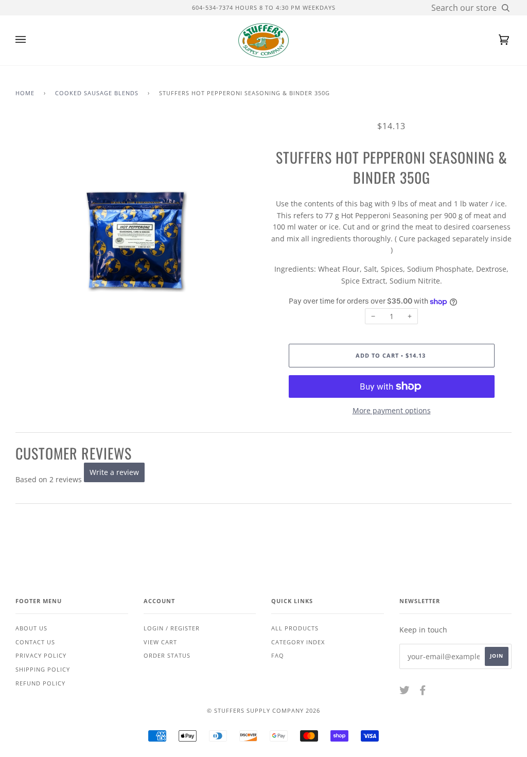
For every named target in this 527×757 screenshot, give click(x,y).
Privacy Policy (40, 655)
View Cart (160, 642)
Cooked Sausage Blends (96, 93)
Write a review (114, 472)
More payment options (392, 410)
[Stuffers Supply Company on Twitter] (404, 692)
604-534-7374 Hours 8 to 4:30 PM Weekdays (264, 7)
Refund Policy (40, 683)
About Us (31, 628)
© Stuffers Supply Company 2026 (263, 710)
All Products (295, 628)
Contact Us (35, 642)
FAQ (277, 655)
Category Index (298, 642)
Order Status (167, 655)
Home (24, 93)
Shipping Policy (42, 669)
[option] (135, 240)
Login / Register (172, 628)
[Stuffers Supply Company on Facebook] (422, 692)
